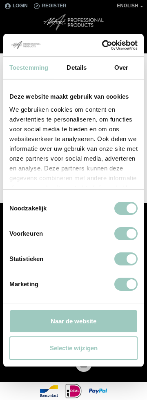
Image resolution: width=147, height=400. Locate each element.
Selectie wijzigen (74, 348)
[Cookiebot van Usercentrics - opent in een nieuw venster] (104, 45)
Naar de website (73, 321)
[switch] (126, 233)
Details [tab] (77, 67)
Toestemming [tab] (28, 67)
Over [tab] (121, 67)
